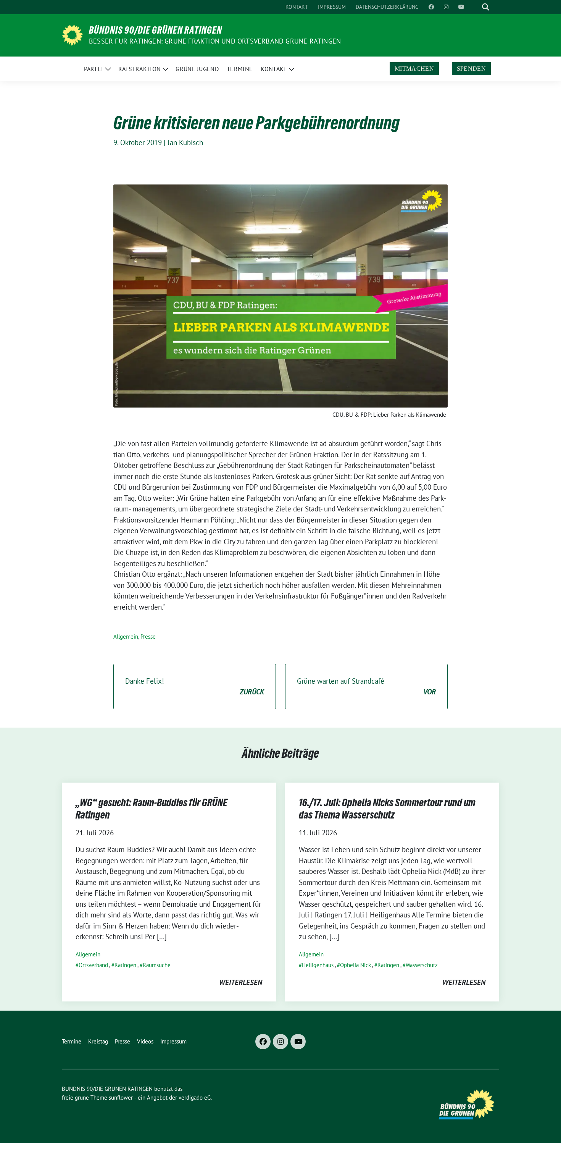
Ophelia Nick (355, 965)
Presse (148, 636)
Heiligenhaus (318, 965)
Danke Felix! (194, 686)
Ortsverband (93, 965)
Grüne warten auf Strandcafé (366, 686)
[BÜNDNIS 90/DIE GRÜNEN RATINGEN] (72, 34)
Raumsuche (157, 965)
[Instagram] (280, 1041)
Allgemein (125, 636)
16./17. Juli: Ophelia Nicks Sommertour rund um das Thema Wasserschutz (387, 808)
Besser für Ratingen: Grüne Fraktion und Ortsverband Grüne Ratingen (215, 41)
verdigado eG (195, 1097)
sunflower (121, 1097)
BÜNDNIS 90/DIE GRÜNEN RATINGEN (155, 30)
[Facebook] (263, 1041)
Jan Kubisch (185, 142)
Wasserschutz (422, 965)
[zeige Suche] (485, 7)
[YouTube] (298, 1041)
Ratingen (125, 965)
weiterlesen (240, 982)
